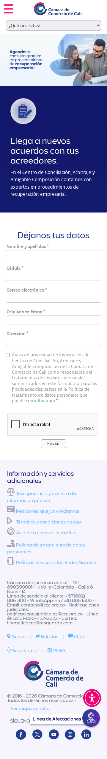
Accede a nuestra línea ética (46, 533)
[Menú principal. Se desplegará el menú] (8, 8)
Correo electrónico (25, 290)
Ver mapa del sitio (30, 709)
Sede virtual (24, 651)
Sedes (18, 637)
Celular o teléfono (25, 312)
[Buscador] (94, 4)
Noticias (49, 637)
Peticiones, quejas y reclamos (47, 511)
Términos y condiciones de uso (48, 522)
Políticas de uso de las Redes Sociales (56, 563)
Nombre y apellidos (26, 246)
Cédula (14, 268)
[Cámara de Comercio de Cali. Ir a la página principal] (57, 11)
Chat (78, 637)
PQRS (59, 651)
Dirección (16, 333)
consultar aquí (40, 401)
